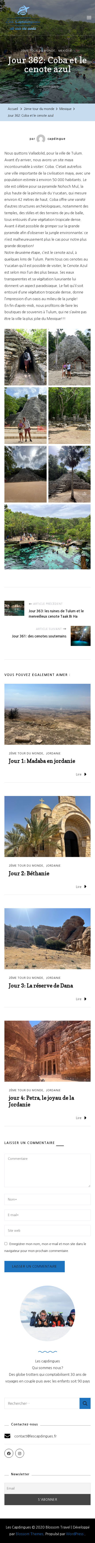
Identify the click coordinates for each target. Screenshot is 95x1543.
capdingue (57, 138)
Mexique (65, 50)
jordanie (53, 753)
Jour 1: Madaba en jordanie (42, 761)
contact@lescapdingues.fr (35, 1436)
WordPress (75, 1534)
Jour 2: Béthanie (29, 873)
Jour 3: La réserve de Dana (41, 985)
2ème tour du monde (38, 50)
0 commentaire (47, 87)
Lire (79, 774)
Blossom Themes (29, 1534)
